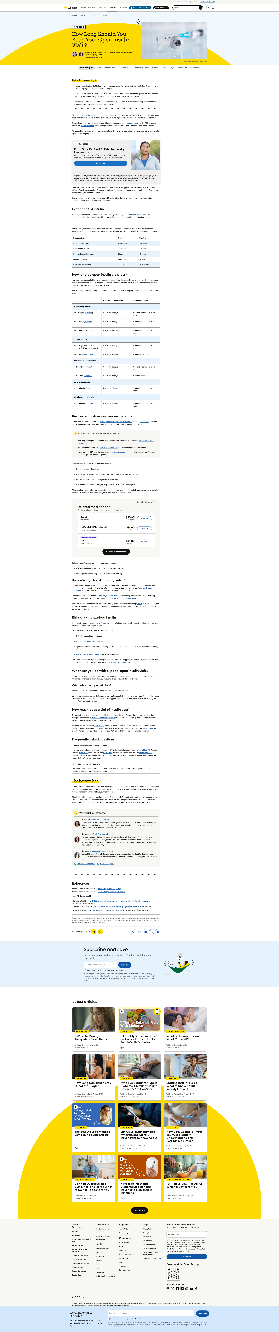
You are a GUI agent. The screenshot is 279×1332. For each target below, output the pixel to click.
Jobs (120, 1262)
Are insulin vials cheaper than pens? (87, 764)
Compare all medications (116, 552)
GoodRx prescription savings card (82, 1240)
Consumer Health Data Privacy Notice (151, 1254)
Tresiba (90, 403)
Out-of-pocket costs (79, 1259)
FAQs (172, 68)
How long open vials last (106, 68)
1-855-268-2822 (186, 1304)
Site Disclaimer (148, 1241)
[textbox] (100, 965)
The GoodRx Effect (125, 1254)
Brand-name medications (80, 1263)
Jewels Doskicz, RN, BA (100, 52)
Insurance (75, 1232)
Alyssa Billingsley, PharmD (94, 55)
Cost (164, 68)
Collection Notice (149, 1245)
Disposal (155, 68)
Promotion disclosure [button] (144, 502)
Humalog (88, 322)
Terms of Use (105, 978)
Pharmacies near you (102, 1233)
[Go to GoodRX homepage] (71, 7)
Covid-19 (98, 1268)
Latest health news (102, 1248)
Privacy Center (148, 1233)
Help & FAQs (123, 1229)
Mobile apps (76, 1235)
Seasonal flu (99, 1272)
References (195, 68)
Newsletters (99, 1256)
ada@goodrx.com (200, 1304)
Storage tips (124, 68)
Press (121, 1246)
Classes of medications (80, 1255)
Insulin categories (86, 68)
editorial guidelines (98, 923)
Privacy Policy (130, 978)
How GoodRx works (102, 1229)
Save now (144, 518)
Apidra (89, 330)
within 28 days (112, 388)
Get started (100, 163)
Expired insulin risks (141, 68)
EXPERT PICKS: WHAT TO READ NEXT (98, 433)
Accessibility (123, 1233)
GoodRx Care (76, 1275)
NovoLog (88, 313)
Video (97, 1252)
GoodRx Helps (124, 1258)
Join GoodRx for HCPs (207, 2)
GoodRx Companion (79, 1271)
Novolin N (88, 376)
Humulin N (88, 367)
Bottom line (182, 68)
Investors (122, 1266)
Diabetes (103, 15)
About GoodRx (124, 1242)
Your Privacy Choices (150, 1259)
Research (122, 1250)
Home (74, 15)
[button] (139, 7)
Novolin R (90, 354)
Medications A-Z (77, 1245)
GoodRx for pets (77, 1267)
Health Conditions (88, 15)
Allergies (98, 1260)
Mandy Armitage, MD (125, 52)
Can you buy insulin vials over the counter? (90, 746)
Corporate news (124, 1270)
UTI (96, 1264)
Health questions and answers (105, 1276)
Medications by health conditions (80, 1250)
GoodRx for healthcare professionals (103, 1238)
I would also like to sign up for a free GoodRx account (105, 970)
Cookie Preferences (150, 1249)
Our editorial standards (86, 864)
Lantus (89, 388)
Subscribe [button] (125, 965)
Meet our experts (107, 864)
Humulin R (90, 346)
